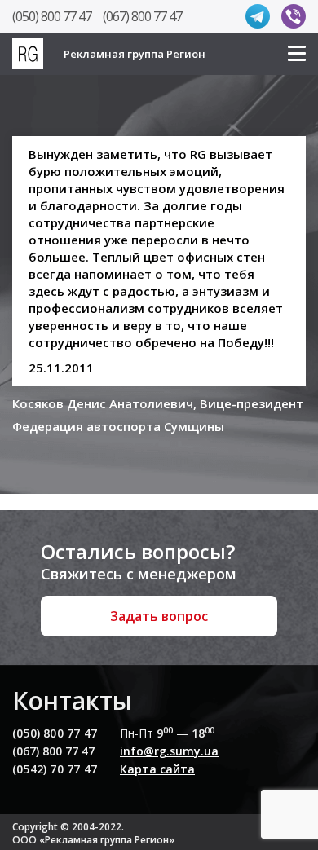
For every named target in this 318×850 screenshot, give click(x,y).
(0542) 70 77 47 (54, 769)
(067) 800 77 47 (142, 16)
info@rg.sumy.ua (169, 751)
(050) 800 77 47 (51, 16)
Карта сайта (157, 769)
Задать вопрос (159, 616)
